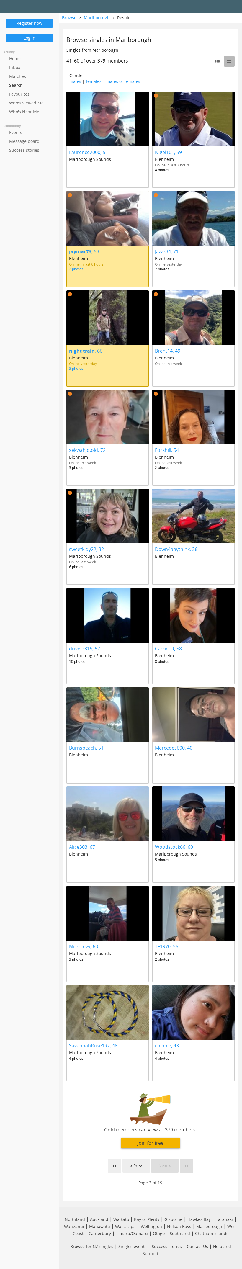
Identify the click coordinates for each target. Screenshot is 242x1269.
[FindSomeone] (128, 6)
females (94, 81)
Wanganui (74, 1226)
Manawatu (99, 1226)
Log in (29, 38)
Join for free (150, 1143)
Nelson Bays (179, 1226)
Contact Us (197, 1246)
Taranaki (224, 1219)
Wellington (151, 1226)
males (75, 81)
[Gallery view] (229, 61)
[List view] (217, 61)
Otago (159, 1233)
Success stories (167, 1246)
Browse (69, 17)
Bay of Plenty (146, 1219)
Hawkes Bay (199, 1219)
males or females (123, 81)
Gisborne (173, 1219)
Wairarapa (125, 1226)
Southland (180, 1233)
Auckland (99, 1219)
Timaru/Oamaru (132, 1233)
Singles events (132, 1246)
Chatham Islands (211, 1233)
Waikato (121, 1219)
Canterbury (100, 1233)
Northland (75, 1219)
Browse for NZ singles (91, 1246)
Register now (29, 23)
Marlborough (97, 17)
